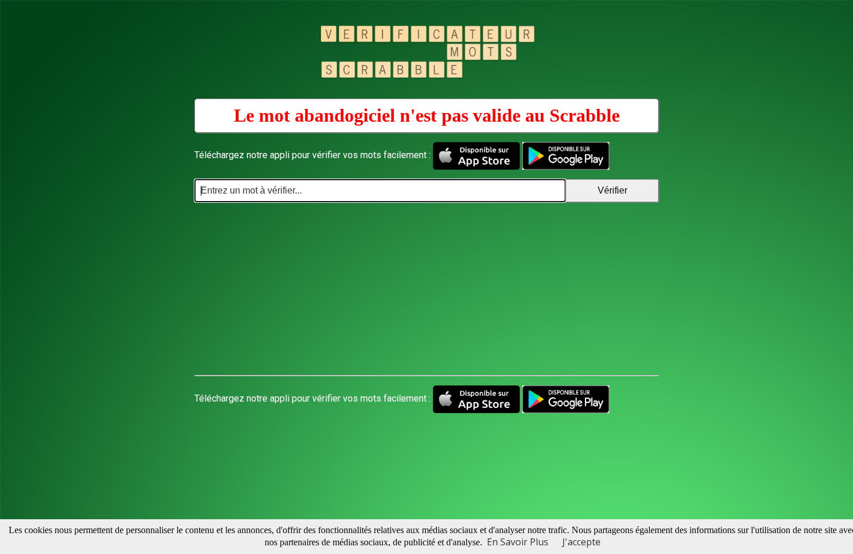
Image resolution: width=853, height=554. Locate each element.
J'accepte (581, 541)
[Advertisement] (426, 289)
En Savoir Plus (517, 541)
